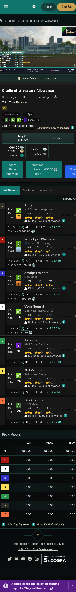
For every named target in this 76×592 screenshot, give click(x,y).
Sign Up (66, 6)
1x (15, 67)
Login (48, 6)
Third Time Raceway (15, 102)
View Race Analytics (12, 169)
